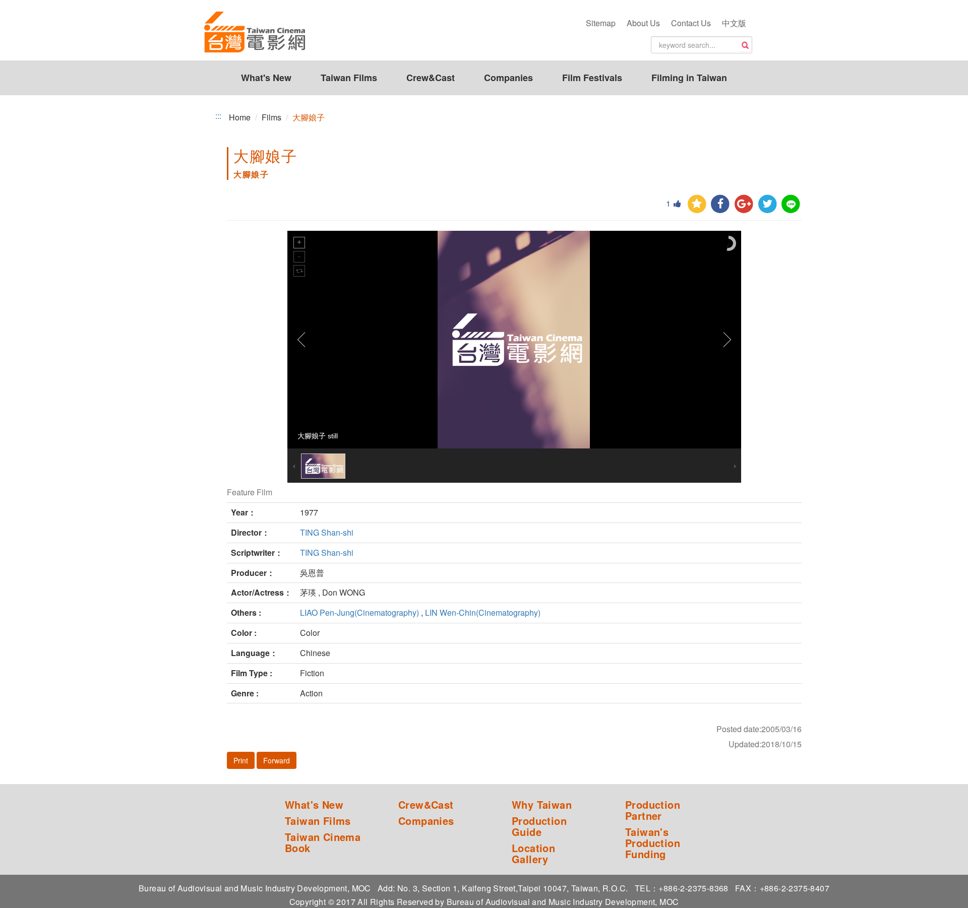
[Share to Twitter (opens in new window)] (767, 204)
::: (218, 115)
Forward (276, 760)
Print (240, 760)
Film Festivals (592, 77)
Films (271, 117)
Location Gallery (533, 853)
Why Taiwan (542, 804)
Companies (508, 77)
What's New (266, 77)
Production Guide (539, 826)
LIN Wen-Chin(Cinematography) (482, 612)
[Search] (745, 45)
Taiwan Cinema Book (322, 842)
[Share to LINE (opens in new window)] (791, 204)
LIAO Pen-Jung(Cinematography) (359, 612)
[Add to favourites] (697, 204)
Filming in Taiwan (689, 77)
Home (240, 117)
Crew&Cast (430, 77)
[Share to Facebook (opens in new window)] (720, 204)
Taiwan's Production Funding (652, 843)
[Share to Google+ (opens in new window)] (744, 204)
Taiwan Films (349, 77)
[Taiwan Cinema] (255, 33)
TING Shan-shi (326, 532)
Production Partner (652, 810)
